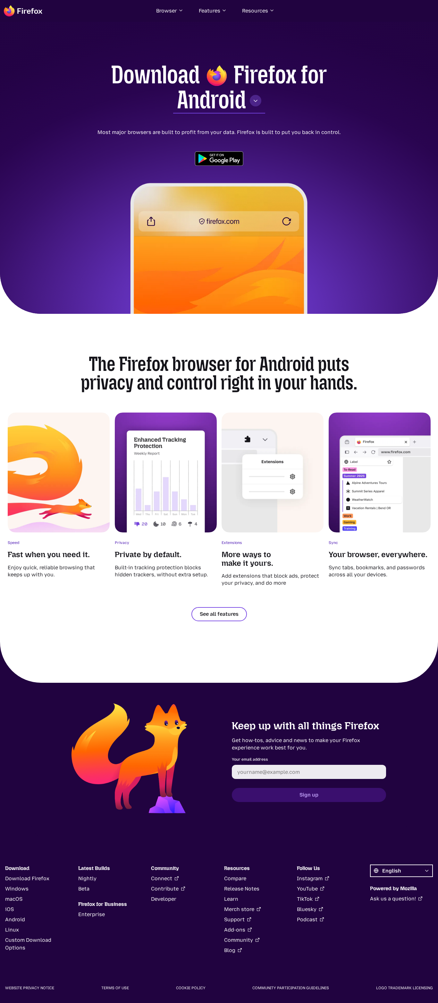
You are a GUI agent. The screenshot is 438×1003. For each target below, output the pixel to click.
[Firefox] (23, 11)
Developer (163, 899)
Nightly (87, 878)
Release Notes (241, 889)
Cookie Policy (191, 988)
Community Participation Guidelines (290, 988)
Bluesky (306, 909)
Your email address (250, 759)
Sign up (308, 795)
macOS (13, 899)
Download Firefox (27, 878)
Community (238, 940)
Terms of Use (115, 988)
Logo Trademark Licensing (404, 988)
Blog (229, 950)
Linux (12, 930)
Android (211, 99)
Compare (235, 878)
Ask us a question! (393, 899)
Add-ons (234, 930)
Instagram (310, 878)
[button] (170, 11)
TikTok (305, 899)
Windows (17, 889)
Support (234, 919)
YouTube (307, 889)
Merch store (239, 909)
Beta (83, 889)
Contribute (165, 889)
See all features (219, 614)
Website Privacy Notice (29, 988)
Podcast (307, 919)
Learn (231, 899)
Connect (161, 878)
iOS (9, 909)
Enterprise (91, 914)
